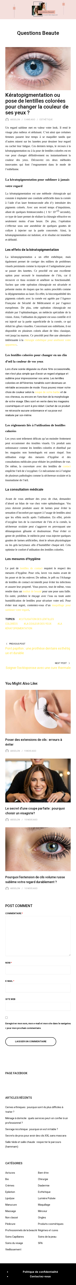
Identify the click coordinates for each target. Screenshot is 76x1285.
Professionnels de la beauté (21, 1230)
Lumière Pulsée (46, 1198)
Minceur (42, 1211)
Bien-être (43, 1172)
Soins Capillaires (14, 1236)
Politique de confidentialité (40, 1271)
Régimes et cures (48, 1230)
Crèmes (9, 1185)
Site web (10, 999)
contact (67, 466)
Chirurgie (43, 1179)
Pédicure (10, 1223)
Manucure (11, 1204)
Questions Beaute (38, 33)
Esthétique (46, 119)
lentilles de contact (30, 568)
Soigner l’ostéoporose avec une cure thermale (38, 668)
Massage (10, 1211)
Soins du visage (14, 1243)
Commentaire (14, 913)
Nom (8, 963)
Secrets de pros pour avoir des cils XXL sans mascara (35, 1135)
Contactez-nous (40, 1276)
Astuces (10, 1172)
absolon (15, 119)
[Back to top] (72, 1281)
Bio (7, 1179)
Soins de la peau (47, 1236)
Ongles (42, 1217)
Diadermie (43, 1185)
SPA (40, 1243)
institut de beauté (32, 591)
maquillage (59, 605)
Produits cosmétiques (50, 1223)
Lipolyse (9, 1198)
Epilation (10, 1192)
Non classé (11, 1217)
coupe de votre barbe (47, 392)
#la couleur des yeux (37, 623)
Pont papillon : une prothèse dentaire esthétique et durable (37, 650)
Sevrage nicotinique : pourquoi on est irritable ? (31, 1129)
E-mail (9, 981)
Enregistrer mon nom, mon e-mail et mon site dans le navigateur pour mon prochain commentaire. (38, 1025)
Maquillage (44, 1204)
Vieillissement (13, 1249)
